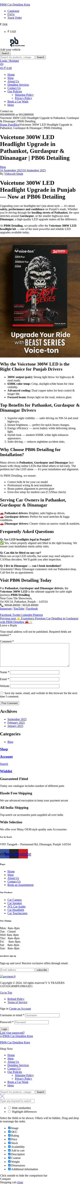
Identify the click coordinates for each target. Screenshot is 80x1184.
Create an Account (20, 1008)
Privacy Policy (23, 1078)
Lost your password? (12, 1032)
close (20, 1182)
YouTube (18, 608)
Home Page (7, 124)
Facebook (32, 608)
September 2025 (17, 719)
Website (4, 686)
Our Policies (14, 1071)
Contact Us (14, 1068)
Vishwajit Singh (13, 173)
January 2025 (15, 726)
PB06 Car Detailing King (15, 4)
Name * (4, 672)
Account (6, 757)
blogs (10, 1085)
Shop (4, 749)
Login (4, 1029)
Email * (4, 679)
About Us (13, 1061)
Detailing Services (18, 1065)
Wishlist (6, 771)
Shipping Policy (24, 1075)
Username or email (12, 1015)
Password (7, 1022)
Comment (7, 641)
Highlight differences (24, 1111)
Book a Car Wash (17, 1082)
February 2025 (16, 722)
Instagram (6, 608)
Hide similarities (21, 1108)
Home (11, 1055)
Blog (17, 124)
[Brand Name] (7, 976)
